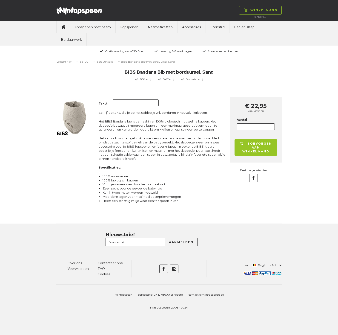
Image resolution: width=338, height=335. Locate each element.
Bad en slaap (244, 27)
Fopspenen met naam (93, 27)
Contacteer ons (110, 263)
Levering (259, 110)
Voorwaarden (78, 269)
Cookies (104, 274)
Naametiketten (160, 27)
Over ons (75, 263)
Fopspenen (129, 27)
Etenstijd (217, 27)
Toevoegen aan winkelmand (257, 147)
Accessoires (191, 27)
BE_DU (84, 61)
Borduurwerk (71, 40)
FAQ (101, 269)
